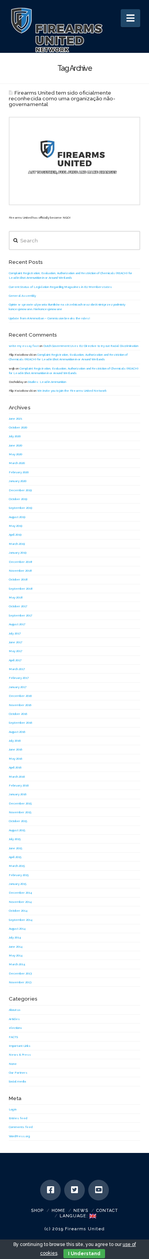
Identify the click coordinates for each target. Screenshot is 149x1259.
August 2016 (17, 732)
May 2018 (16, 597)
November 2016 (20, 705)
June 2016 (15, 749)
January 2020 (17, 481)
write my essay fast (24, 346)
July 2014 (15, 937)
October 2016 (18, 714)
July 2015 (15, 839)
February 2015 (19, 875)
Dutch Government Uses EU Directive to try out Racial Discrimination (90, 346)
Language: (74, 1215)
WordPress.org (19, 1136)
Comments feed (20, 1127)
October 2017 (18, 606)
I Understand (84, 1253)
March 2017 (17, 669)
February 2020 (19, 472)
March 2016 (17, 776)
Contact (107, 1210)
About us (15, 1010)
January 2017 (17, 687)
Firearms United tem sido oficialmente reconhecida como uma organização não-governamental (62, 98)
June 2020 (15, 445)
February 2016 (19, 785)
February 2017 (19, 678)
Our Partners (18, 1072)
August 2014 (17, 928)
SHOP (37, 1210)
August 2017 (17, 624)
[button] (130, 18)
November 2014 (20, 902)
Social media (17, 1081)
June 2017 (15, 642)
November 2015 (20, 812)
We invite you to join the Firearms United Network (72, 390)
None (13, 1064)
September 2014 (20, 920)
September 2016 (20, 722)
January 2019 (17, 552)
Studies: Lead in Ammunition (47, 382)
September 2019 (20, 508)
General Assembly (22, 296)
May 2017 (15, 651)
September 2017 (20, 615)
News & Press (20, 1054)
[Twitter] (74, 1190)
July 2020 (15, 436)
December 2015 (20, 803)
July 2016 (15, 740)
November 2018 (20, 570)
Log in (12, 1109)
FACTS (13, 1037)
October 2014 (18, 910)
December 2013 (20, 973)
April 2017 (15, 660)
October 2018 (18, 579)
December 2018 (20, 562)
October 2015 (18, 821)
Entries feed (18, 1118)
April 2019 (15, 534)
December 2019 (20, 490)
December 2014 (20, 892)
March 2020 (17, 463)
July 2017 (15, 633)
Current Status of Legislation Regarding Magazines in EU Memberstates (60, 287)
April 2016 (15, 767)
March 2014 (17, 964)
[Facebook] (50, 1190)
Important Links (20, 1046)
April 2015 (15, 857)
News (80, 1210)
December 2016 (20, 696)
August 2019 (17, 517)
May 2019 (15, 526)
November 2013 (20, 982)
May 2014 (16, 955)
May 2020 (15, 454)
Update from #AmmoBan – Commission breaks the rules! (49, 318)
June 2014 (16, 946)
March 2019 (17, 544)
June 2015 (15, 848)
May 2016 (15, 758)
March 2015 (17, 866)
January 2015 (17, 884)
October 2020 (18, 427)
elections (15, 1028)
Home (58, 1210)
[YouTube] (98, 1190)
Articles (14, 1019)
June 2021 (15, 418)
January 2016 (17, 794)
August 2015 (17, 830)
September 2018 (21, 588)
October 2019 (18, 499)
